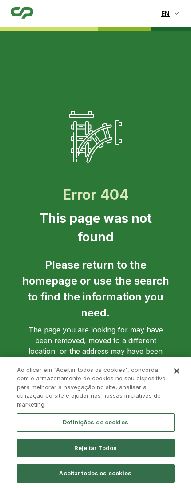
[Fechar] (177, 371)
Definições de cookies (95, 422)
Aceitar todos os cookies (95, 473)
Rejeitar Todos (95, 447)
